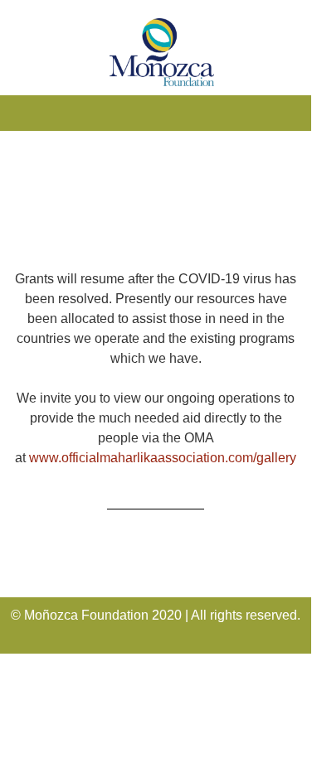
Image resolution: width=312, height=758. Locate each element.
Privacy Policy (51, 670)
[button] (156, 109)
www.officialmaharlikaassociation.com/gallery (162, 458)
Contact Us (44, 736)
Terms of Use (49, 703)
